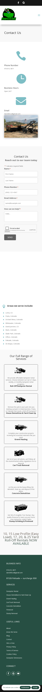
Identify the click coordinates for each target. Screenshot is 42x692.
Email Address (10, 198)
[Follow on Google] (23, 3)
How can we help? (12, 209)
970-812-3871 (11, 570)
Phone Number (11, 187)
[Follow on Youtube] (18, 673)
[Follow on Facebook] (18, 3)
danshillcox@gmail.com (14, 573)
